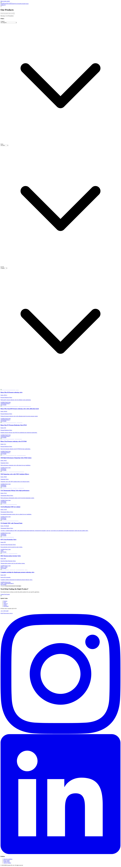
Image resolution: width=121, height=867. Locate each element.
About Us (5, 603)
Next (20, 586)
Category (3, 21)
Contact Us (3, 5)
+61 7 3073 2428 (4, 610)
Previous (3, 586)
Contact (27, 3)
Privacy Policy (6, 860)
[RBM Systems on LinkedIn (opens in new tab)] (60, 853)
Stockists (12, 3)
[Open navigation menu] (1, 6)
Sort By (2, 266)
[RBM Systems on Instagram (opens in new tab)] (60, 733)
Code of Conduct (7, 862)
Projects (15, 3)
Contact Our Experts (5, 594)
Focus (8, 3)
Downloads (22, 3)
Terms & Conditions (7, 859)
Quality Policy (6, 861)
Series (2, 144)
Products (5, 3)
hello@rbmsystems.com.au (7, 613)
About (18, 3)
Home (2, 3)
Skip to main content (5, 1)
